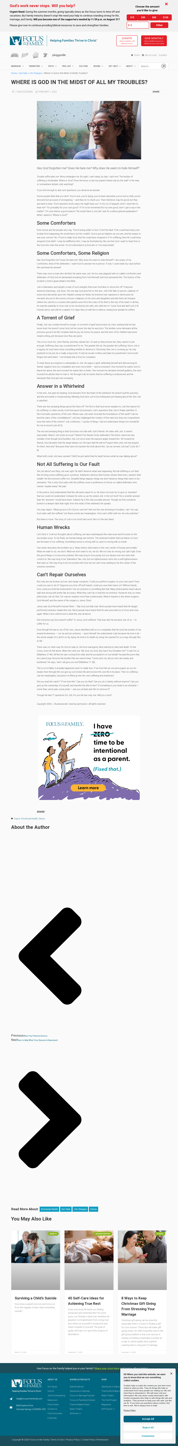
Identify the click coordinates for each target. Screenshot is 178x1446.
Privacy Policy (72, 1439)
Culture (83, 66)
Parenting (34, 66)
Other (159, 25)
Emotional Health (29, 818)
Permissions (102, 1439)
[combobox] (149, 66)
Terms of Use (57, 1439)
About (129, 66)
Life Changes (35, 73)
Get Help (23, 73)
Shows (96, 66)
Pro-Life (66, 66)
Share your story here (106, 1368)
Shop (104, 1379)
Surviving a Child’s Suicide (35, 1298)
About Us (52, 1379)
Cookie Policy (88, 1439)
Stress (42, 818)
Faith (51, 66)
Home (14, 73)
